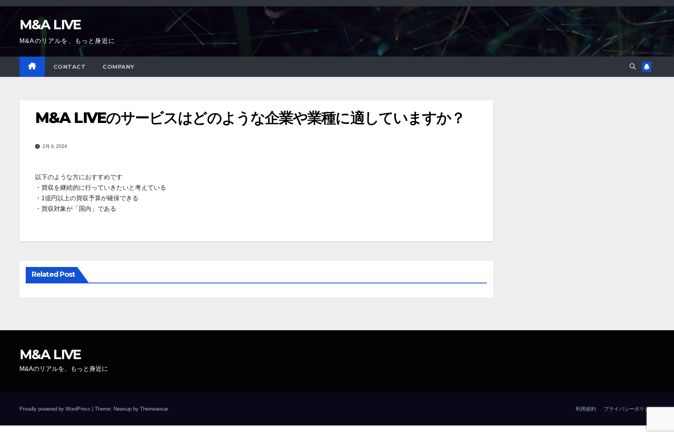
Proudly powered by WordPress (56, 409)
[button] (633, 66)
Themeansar (154, 409)
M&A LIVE (50, 24)
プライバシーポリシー (629, 409)
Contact (69, 66)
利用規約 (586, 409)
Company (119, 66)
